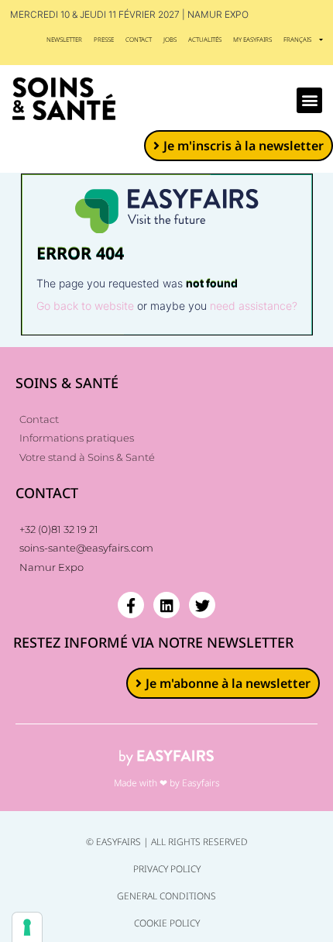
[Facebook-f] (131, 605)
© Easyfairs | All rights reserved (167, 841)
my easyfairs (252, 39)
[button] (309, 100)
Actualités (204, 39)
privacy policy (167, 868)
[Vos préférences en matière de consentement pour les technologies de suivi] (27, 927)
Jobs (170, 39)
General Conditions (166, 895)
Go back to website (85, 305)
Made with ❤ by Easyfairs (167, 782)
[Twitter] (202, 605)
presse (104, 39)
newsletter (64, 39)
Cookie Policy (167, 923)
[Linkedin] (166, 605)
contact (138, 39)
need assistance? (253, 305)
